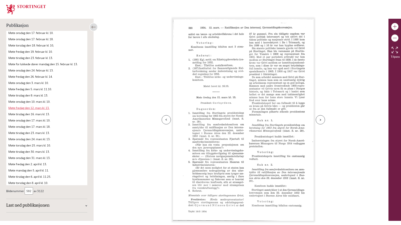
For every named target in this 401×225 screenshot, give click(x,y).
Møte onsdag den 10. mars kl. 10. (29, 102)
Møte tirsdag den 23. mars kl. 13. (29, 133)
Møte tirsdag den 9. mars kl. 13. (28, 95)
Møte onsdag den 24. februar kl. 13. (30, 70)
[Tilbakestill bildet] (395, 50)
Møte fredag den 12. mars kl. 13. (28, 108)
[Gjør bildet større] (394, 26)
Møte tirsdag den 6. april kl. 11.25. (29, 177)
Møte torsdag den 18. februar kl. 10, (31, 45)
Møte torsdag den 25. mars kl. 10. (29, 145)
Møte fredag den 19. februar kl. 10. (30, 52)
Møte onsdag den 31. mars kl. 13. (29, 158)
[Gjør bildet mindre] (394, 38)
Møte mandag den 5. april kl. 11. (28, 170)
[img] (26, 9)
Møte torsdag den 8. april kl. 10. (28, 183)
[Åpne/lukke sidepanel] (93, 27)
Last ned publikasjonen (27, 206)
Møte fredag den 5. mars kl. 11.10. (30, 89)
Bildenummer (15, 191)
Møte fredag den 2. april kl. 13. (27, 164)
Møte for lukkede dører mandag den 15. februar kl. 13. (43, 64)
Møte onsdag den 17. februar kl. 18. (30, 39)
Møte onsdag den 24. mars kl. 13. (29, 139)
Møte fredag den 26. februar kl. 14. (30, 77)
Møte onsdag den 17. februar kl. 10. (30, 33)
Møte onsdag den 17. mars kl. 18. (29, 127)
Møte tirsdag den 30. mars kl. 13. (29, 152)
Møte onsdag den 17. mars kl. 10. (29, 120)
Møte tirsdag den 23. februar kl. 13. (30, 58)
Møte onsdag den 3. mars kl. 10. (28, 83)
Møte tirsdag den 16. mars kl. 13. (29, 114)
